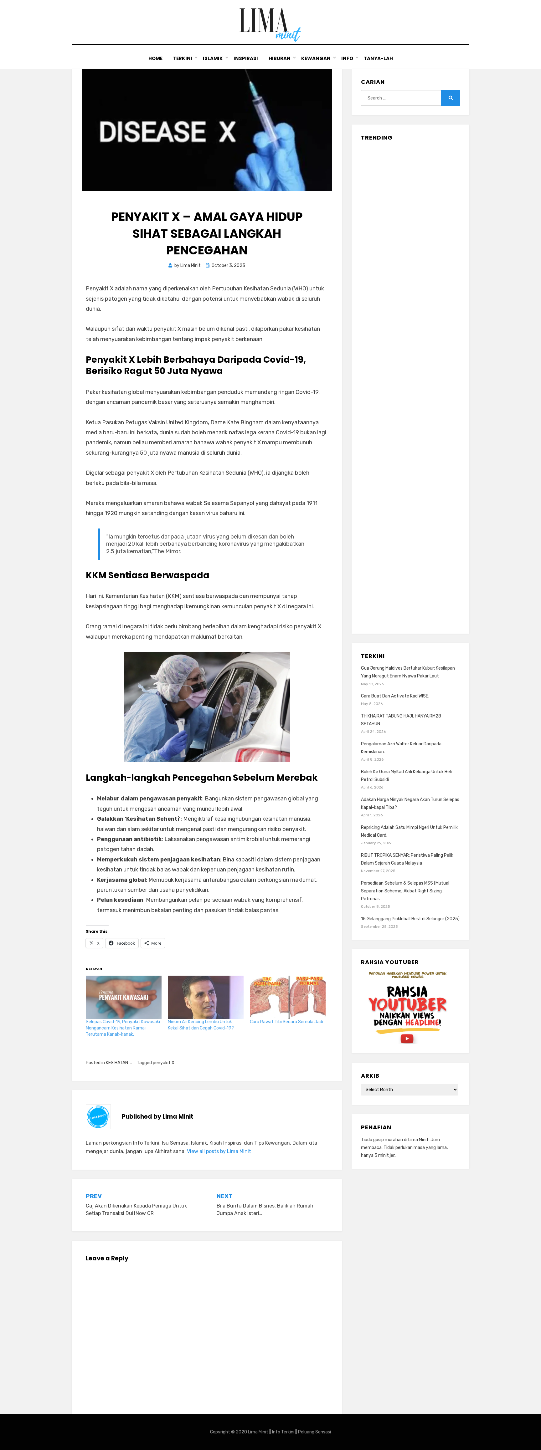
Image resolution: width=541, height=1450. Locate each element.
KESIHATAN (117, 1062)
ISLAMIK (213, 58)
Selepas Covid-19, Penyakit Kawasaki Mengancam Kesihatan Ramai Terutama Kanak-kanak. (123, 1028)
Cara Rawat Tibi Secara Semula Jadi (286, 1021)
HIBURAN (280, 58)
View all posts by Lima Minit (219, 1151)
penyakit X (163, 1062)
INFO (347, 58)
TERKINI (182, 58)
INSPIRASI (246, 58)
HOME (155, 58)
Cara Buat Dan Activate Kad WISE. (395, 696)
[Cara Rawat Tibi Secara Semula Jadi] (288, 997)
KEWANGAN (316, 58)
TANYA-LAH (378, 58)
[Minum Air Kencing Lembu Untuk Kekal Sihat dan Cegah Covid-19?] (206, 997)
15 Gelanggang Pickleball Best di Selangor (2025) (410, 919)
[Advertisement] (410, 385)
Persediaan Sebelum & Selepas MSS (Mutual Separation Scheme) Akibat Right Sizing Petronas (405, 891)
